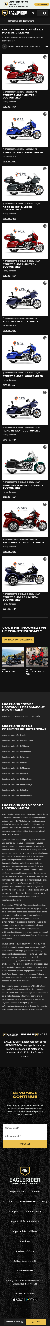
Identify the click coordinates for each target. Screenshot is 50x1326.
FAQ (44, 1202)
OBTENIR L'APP (41, 4)
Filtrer (37, 1322)
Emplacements (18, 1192)
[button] (25, 81)
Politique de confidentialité (25, 1261)
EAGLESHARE (28, 1202)
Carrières (25, 1242)
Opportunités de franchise (25, 1222)
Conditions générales (25, 1251)
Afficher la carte (13, 1322)
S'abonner (25, 1144)
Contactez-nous (33, 1212)
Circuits (36, 1192)
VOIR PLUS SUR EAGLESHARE (18, 640)
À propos (13, 1212)
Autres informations (25, 1271)
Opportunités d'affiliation (25, 1232)
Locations (8, 1202)
